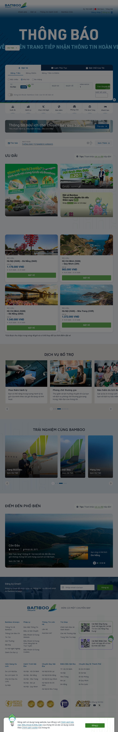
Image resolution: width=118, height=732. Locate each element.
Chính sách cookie (30, 727)
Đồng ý (95, 725)
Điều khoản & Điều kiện (32, 725)
